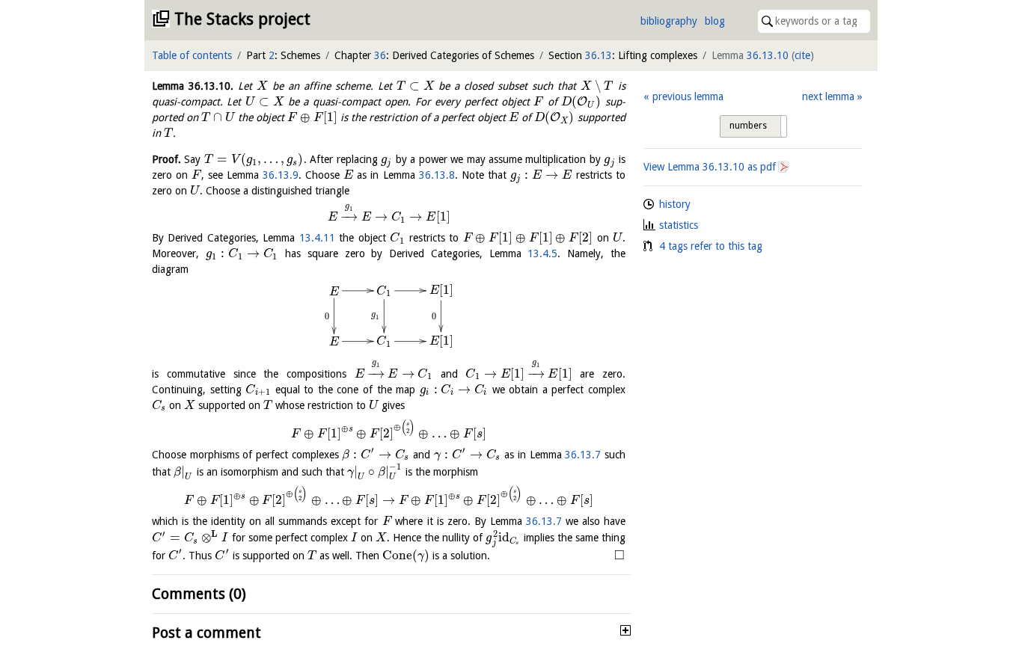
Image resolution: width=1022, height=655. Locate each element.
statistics (678, 225)
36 (380, 55)
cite (802, 55)
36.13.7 (583, 455)
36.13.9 (281, 175)
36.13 (598, 55)
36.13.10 (768, 55)
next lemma (828, 96)
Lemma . (192, 86)
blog (715, 21)
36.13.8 (437, 175)
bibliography (668, 21)
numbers (748, 125)
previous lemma (687, 96)
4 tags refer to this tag (710, 246)
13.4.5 (542, 253)
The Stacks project (242, 19)
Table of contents (192, 55)
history (675, 204)
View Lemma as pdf (709, 167)
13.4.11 (317, 238)
